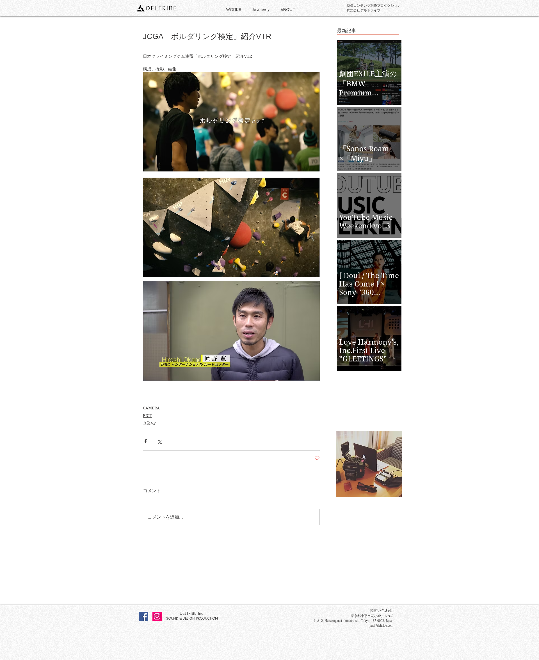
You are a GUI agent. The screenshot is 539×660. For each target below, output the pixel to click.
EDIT (147, 415)
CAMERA (151, 408)
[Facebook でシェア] (145, 441)
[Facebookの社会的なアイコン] (143, 616)
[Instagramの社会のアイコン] (157, 616)
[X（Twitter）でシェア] (159, 441)
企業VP (149, 423)
